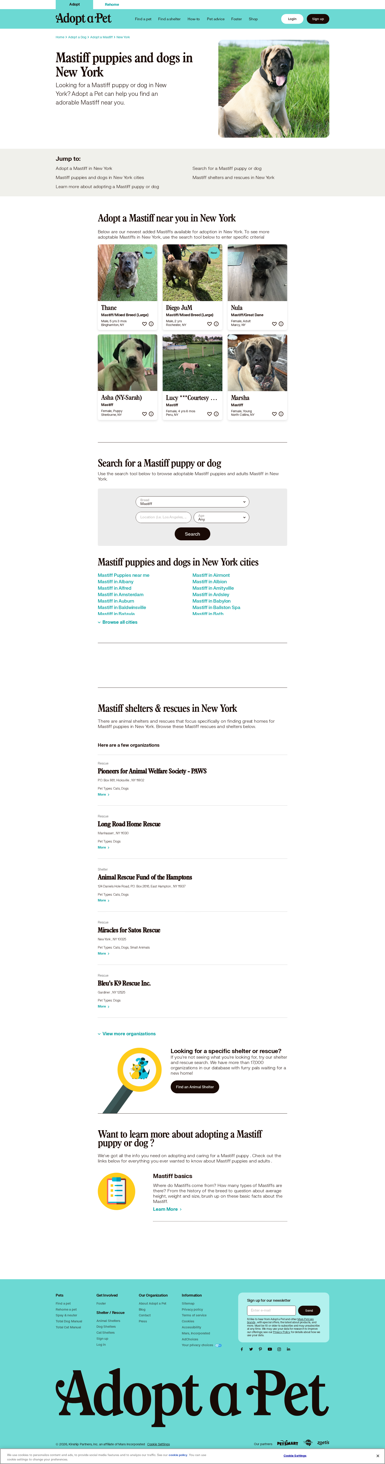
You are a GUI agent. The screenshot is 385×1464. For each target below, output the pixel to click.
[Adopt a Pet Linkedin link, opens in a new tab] (288, 1349)
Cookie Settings (158, 1444)
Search (192, 534)
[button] (144, 324)
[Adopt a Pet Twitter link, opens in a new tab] (252, 1349)
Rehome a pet (66, 1309)
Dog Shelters (106, 1326)
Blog (142, 1309)
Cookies (188, 1321)
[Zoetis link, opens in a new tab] (323, 1442)
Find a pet (63, 1303)
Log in (101, 1344)
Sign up (318, 19)
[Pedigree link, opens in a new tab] (308, 1442)
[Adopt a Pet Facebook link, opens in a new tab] (243, 1349)
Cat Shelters (105, 1332)
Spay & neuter (66, 1315)
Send (309, 1310)
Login (292, 19)
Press (143, 1321)
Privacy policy (192, 1309)
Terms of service (194, 1315)
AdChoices (190, 1339)
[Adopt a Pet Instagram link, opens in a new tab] (280, 1349)
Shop (253, 19)
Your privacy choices (198, 1345)
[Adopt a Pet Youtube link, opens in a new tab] (271, 1349)
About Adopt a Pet (152, 1303)
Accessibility (191, 1327)
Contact (145, 1315)
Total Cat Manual (68, 1327)
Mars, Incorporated (196, 1333)
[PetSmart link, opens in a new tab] (288, 1443)
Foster (236, 19)
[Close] (378, 1456)
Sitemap (188, 1303)
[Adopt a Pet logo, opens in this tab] (192, 1402)
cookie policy (178, 1455)
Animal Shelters (108, 1321)
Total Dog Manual (69, 1321)
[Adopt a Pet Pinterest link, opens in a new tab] (261, 1349)
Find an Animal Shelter (195, 1087)
